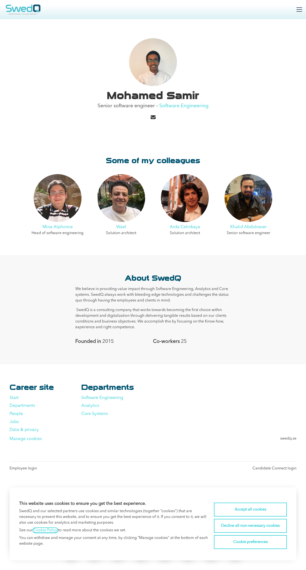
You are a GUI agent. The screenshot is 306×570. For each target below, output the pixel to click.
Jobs (14, 422)
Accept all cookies (250, 509)
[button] (153, 118)
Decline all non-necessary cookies (250, 526)
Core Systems (94, 414)
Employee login (23, 468)
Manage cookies (26, 439)
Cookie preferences (250, 542)
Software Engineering (183, 105)
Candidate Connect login (274, 468)
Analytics (90, 405)
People (16, 414)
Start (14, 398)
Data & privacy (24, 430)
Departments (22, 405)
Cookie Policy (45, 530)
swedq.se (288, 439)
